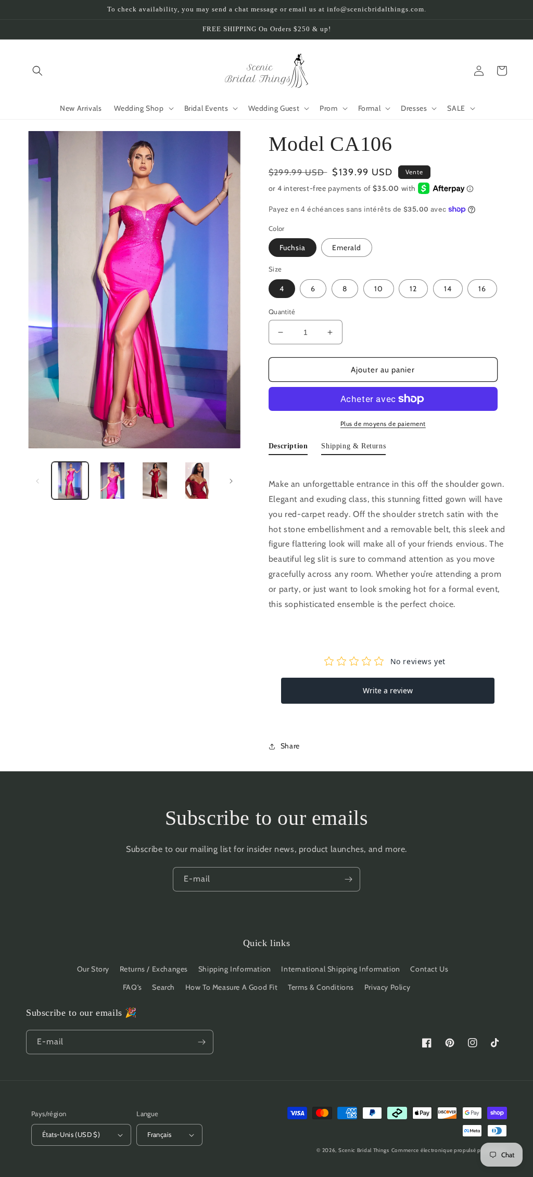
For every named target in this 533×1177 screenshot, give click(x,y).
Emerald (346, 247)
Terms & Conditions (321, 987)
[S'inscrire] (348, 879)
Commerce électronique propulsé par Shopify (449, 1150)
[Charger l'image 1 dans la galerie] (70, 480)
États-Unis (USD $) (71, 1134)
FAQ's (132, 987)
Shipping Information (234, 969)
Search (163, 987)
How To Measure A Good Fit (231, 987)
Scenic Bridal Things (363, 1150)
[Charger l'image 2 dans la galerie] (112, 480)
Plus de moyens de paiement (383, 424)
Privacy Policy (387, 987)
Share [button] (290, 746)
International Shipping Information (340, 969)
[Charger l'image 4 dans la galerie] (197, 480)
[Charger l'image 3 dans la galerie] (154, 480)
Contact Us (429, 969)
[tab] (288, 448)
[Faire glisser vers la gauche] (37, 480)
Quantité (282, 311)
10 (378, 288)
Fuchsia (293, 247)
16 (482, 288)
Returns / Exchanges (154, 969)
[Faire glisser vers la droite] (231, 480)
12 (413, 288)
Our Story (93, 969)
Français (159, 1134)
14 (448, 288)
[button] (37, 70)
